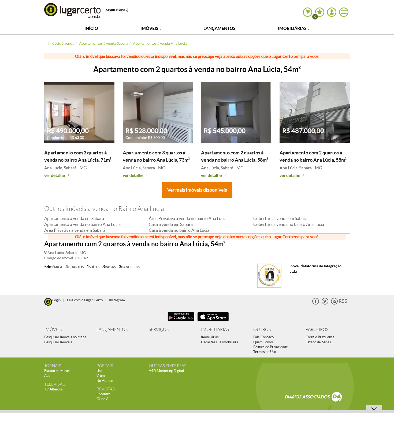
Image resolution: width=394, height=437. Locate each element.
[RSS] (339, 303)
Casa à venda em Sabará (171, 224)
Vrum (100, 376)
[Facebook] (315, 303)
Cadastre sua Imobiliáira (219, 342)
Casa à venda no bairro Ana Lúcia (179, 230)
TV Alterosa (53, 389)
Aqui (47, 376)
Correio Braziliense (320, 337)
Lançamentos (219, 28)
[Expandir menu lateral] (343, 12)
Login (56, 300)
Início (91, 28)
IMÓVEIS (53, 329)
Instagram (117, 300)
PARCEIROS (317, 329)
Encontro (103, 394)
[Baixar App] (181, 322)
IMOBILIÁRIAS (215, 329)
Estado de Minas (318, 342)
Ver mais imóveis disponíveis (197, 190)
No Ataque (104, 381)
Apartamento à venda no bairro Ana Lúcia (82, 224)
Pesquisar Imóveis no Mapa (65, 337)
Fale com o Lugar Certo (85, 300)
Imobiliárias (292, 28)
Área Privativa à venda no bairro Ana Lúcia (187, 218)
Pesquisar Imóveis (58, 342)
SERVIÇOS (159, 329)
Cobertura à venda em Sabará (280, 218)
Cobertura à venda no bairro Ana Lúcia (288, 224)
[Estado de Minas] (116, 10)
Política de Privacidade (270, 347)
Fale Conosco (263, 337)
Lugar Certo (72, 10)
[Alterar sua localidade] (307, 12)
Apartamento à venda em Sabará (74, 218)
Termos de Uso (264, 352)
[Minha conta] (331, 12)
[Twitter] (325, 303)
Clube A (102, 399)
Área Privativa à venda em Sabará (74, 230)
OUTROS (262, 329)
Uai (99, 371)
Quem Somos (263, 342)
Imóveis (149, 28)
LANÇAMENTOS (112, 329)
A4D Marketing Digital (166, 371)
